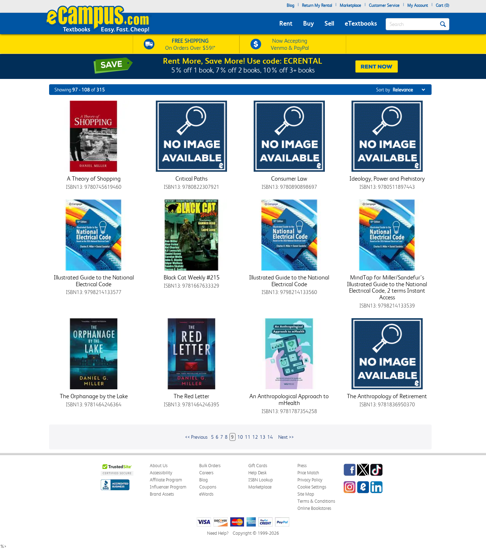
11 (247, 437)
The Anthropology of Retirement (387, 396)
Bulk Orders (210, 465)
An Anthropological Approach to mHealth (289, 399)
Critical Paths (191, 178)
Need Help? (217, 533)
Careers (206, 472)
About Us (159, 465)
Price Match (308, 472)
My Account (417, 5)
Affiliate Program (166, 479)
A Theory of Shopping (94, 178)
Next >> (286, 437)
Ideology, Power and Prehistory (387, 178)
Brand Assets (162, 494)
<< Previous (196, 437)
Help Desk (257, 472)
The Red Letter (191, 396)
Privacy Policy (309, 479)
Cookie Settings (311, 487)
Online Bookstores (314, 508)
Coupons (207, 487)
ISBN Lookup (260, 479)
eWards (206, 494)
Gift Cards (257, 465)
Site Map (305, 494)
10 (240, 437)
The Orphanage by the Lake (94, 396)
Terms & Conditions (316, 501)
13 (262, 437)
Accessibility (161, 472)
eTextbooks (361, 23)
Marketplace (350, 5)
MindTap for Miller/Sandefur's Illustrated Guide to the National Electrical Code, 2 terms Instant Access (387, 287)
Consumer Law (289, 178)
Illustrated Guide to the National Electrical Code (94, 281)
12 (255, 437)
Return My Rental (317, 5)
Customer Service (384, 5)
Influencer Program (168, 487)
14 (270, 437)
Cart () (442, 5)
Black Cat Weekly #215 (192, 277)
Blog (290, 5)
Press (302, 465)
